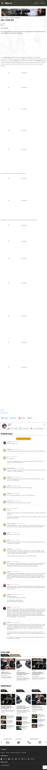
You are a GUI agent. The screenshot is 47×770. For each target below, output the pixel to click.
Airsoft (7, 17)
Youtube (12, 759)
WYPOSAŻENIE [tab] (35, 690)
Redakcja (3, 752)
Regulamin (24, 752)
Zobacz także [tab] (4, 655)
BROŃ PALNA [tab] (19, 690)
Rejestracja (36, 3)
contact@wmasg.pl (5, 765)
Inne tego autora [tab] (14, 655)
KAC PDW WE (17, 17)
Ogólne (12, 17)
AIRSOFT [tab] (3, 690)
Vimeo (25, 759)
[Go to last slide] (1, 742)
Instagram (32, 759)
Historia (7, 752)
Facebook (5, 759)
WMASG (2, 17)
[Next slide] (45, 742)
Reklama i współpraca (15, 752)
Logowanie (42, 3)
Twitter (19, 759)
